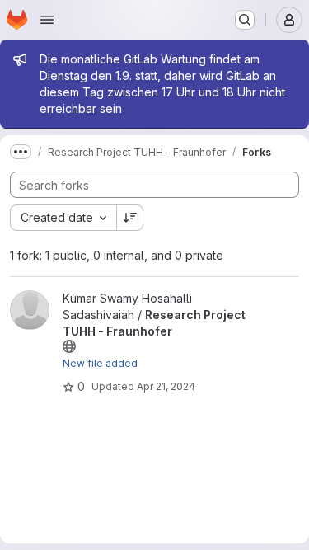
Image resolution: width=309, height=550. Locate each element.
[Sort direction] (130, 217)
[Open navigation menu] (47, 20)
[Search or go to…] (245, 20)
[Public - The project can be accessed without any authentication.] (69, 346)
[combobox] (63, 217)
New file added (100, 363)
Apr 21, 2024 (166, 386)
